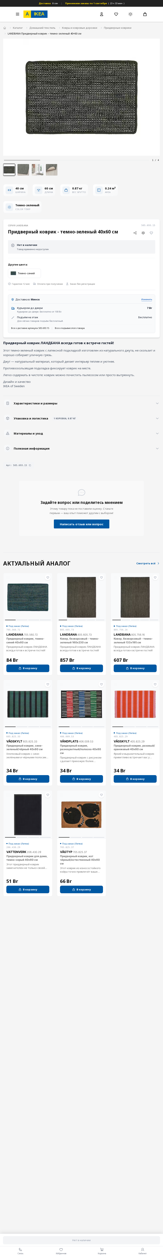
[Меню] (17, 14)
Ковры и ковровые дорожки (79, 28)
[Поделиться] (135, 233)
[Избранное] (116, 14)
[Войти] (101, 14)
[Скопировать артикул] (30, 465)
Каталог (18, 28)
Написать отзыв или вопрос (81, 524)
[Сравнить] (143, 233)
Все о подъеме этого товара (70, 328)
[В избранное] (151, 233)
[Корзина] (145, 14)
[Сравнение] (131, 14)
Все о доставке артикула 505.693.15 (30, 328)
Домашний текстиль (42, 28)
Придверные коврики (117, 28)
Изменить (146, 299)
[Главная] (4, 28)
